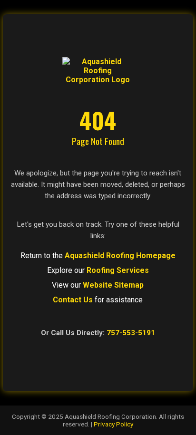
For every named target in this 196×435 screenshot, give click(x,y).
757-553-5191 (131, 333)
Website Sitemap (113, 285)
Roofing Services (118, 270)
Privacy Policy (113, 424)
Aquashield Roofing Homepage (120, 255)
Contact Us (73, 299)
